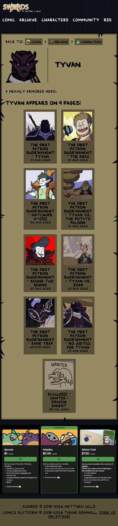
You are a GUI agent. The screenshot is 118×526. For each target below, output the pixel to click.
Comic (8, 19)
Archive (28, 19)
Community (86, 19)
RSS (107, 19)
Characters (54, 19)
